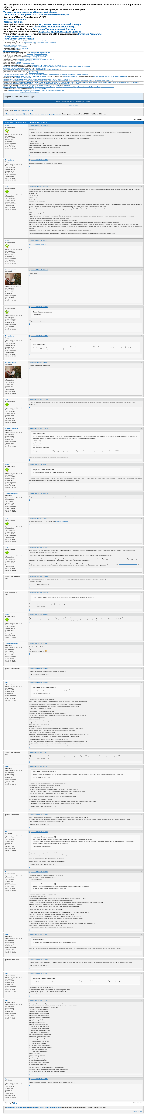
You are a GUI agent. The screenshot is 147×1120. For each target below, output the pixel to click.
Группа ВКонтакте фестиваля (18, 39)
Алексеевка (25, 90)
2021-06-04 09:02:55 (42, 592)
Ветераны (44, 69)
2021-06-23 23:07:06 (42, 973)
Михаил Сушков (10, 270)
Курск (54, 90)
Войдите (16, 110)
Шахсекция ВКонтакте (9, 87)
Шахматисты (42, 88)
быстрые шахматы (98, 76)
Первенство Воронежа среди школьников (47, 74)
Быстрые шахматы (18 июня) (55, 66)
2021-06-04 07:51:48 (42, 576)
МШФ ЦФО (28, 85)
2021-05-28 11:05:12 (41, 362)
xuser (7, 126)
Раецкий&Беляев (25, 92)
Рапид (22, 48)
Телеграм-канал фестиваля (17, 36)
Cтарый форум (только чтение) (65, 87)
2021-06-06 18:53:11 (41, 766)
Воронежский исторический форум (45, 87)
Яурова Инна (9, 160)
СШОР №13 (52, 85)
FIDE (20, 85)
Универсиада (20, 68)
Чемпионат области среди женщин (13, 76)
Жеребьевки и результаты (34, 41)
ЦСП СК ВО (108, 82)
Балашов (37, 90)
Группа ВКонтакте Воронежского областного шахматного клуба (36, 14)
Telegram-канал (34, 52)
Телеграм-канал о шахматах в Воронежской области (30, 12)
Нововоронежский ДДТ (62, 83)
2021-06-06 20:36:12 (42, 814)
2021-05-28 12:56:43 (42, 399)
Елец (14, 90)
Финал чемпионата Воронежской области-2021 (17, 69)
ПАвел (7, 766)
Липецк (10, 90)
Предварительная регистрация (12, 45)
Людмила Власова (11, 428)
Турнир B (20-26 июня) (83, 66)
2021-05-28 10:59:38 (42, 307)
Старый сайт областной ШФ (82, 87)
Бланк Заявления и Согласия (37, 244)
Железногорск (60, 90)
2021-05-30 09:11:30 (41, 547)
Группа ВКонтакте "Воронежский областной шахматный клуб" (69, 82)
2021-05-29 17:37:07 (42, 518)
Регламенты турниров (14, 19)
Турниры (35, 88)
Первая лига (40, 73)
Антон (7, 1079)
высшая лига (74, 76)
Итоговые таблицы (13, 22)
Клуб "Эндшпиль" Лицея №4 (47, 83)
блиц (106, 76)
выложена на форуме (61, 521)
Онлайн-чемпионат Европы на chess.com (88, 80)
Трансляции (37, 54)
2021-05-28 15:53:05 (42, 464)
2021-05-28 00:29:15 (42, 160)
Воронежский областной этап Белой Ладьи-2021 (74, 74)
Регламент (83, 34)
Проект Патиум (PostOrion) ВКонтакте (58, 79)
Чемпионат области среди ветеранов (35, 76)
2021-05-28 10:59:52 (42, 336)
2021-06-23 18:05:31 (42, 959)
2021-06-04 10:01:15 (42, 614)
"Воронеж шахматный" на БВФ (25, 87)
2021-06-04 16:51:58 (42, 668)
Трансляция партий (61, 24)
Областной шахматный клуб (40, 85)
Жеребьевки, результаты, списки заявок (15, 46)
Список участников (21, 63)
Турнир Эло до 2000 (40, 68)
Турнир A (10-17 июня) (39, 66)
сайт (69, 85)
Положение (53, 42)
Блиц (26, 48)
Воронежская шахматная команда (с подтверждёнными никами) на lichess (25, 79)
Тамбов (43, 90)
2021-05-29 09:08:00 (42, 493)
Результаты (45, 24)
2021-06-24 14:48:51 (42, 1079)
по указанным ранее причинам (128, 564)
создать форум (137, 1111)
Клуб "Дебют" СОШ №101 (31, 83)
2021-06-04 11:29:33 (41, 643)
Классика (17, 48)
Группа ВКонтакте (45, 52)
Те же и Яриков (34, 92)
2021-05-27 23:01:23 (42, 125)
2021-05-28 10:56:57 (42, 269)
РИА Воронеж (101, 82)
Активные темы (73, 105)
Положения (48, 41)
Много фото (45, 42)
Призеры (76, 24)
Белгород (19, 90)
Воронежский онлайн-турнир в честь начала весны (18, 80)
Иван (6, 682)
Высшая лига (33, 73)
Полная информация (107, 80)
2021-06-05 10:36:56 (42, 682)
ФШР (23, 85)
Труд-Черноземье (75, 83)
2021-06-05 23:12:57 (42, 752)
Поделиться (32, 125)
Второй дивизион (36, 69)
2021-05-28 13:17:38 (42, 428)
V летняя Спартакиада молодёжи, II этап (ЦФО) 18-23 (19, 74)
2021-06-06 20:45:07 (42, 832)
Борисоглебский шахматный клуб (122, 82)
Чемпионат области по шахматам (117, 76)
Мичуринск (49, 90)
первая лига (66, 76)
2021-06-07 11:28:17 (41, 934)
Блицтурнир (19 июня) (70, 66)
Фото (43, 41)
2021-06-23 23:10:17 (42, 1000)
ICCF (57, 85)
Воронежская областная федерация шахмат (45, 114)
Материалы (55, 41)
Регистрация (30, 63)
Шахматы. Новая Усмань (16, 83)
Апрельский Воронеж (9, 68)
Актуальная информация (47, 59)
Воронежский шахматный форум (17, 114)
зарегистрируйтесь (27, 110)
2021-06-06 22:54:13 (42, 871)
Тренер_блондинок (11, 494)
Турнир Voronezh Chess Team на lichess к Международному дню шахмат (55, 80)
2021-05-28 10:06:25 (42, 240)
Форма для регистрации (10, 66)
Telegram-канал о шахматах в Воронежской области (32, 82)
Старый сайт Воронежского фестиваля (102, 87)
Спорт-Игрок (93, 82)
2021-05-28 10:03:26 (42, 186)
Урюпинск (32, 90)
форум (66, 85)
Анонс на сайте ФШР (36, 65)
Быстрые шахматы (53, 69)
